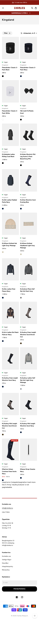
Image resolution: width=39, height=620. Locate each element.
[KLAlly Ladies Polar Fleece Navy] (10, 269)
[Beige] (2, 252)
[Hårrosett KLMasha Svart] (28, 91)
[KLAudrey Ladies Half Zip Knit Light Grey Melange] (28, 358)
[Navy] (2, 480)
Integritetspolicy (7, 566)
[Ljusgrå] (21, 389)
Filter (6, 33)
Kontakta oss (6, 556)
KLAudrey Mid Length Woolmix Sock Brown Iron (9, 426)
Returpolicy (6, 570)
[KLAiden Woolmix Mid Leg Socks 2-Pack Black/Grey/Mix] (28, 135)
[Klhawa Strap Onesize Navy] (28, 450)
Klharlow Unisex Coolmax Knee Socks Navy (9, 471)
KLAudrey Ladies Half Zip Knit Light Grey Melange (27, 380)
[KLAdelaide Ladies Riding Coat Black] (10, 135)
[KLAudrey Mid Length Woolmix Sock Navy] (28, 404)
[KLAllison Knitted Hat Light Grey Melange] (10, 224)
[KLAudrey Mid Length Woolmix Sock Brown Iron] (10, 404)
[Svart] (2, 76)
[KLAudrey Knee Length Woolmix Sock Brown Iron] (28, 313)
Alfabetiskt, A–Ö (29, 33)
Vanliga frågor (6, 559)
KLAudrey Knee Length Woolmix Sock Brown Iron (28, 334)
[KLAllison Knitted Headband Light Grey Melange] (28, 224)
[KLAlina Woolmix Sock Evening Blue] (28, 180)
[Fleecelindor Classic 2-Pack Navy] (28, 48)
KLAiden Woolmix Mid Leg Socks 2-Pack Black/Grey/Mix (27, 156)
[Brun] (21, 343)
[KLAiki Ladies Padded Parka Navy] (10, 180)
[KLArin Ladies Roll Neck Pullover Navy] (10, 313)
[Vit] (2, 119)
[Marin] (21, 76)
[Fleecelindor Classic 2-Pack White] (10, 91)
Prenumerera (19, 589)
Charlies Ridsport (22, 616)
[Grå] (21, 297)
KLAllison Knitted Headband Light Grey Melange (27, 245)
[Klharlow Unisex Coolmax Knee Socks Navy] (10, 450)
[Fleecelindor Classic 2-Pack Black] (10, 48)
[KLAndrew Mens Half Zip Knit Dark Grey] (28, 269)
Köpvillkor (5, 563)
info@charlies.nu (7, 508)
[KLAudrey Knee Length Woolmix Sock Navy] (10, 358)
